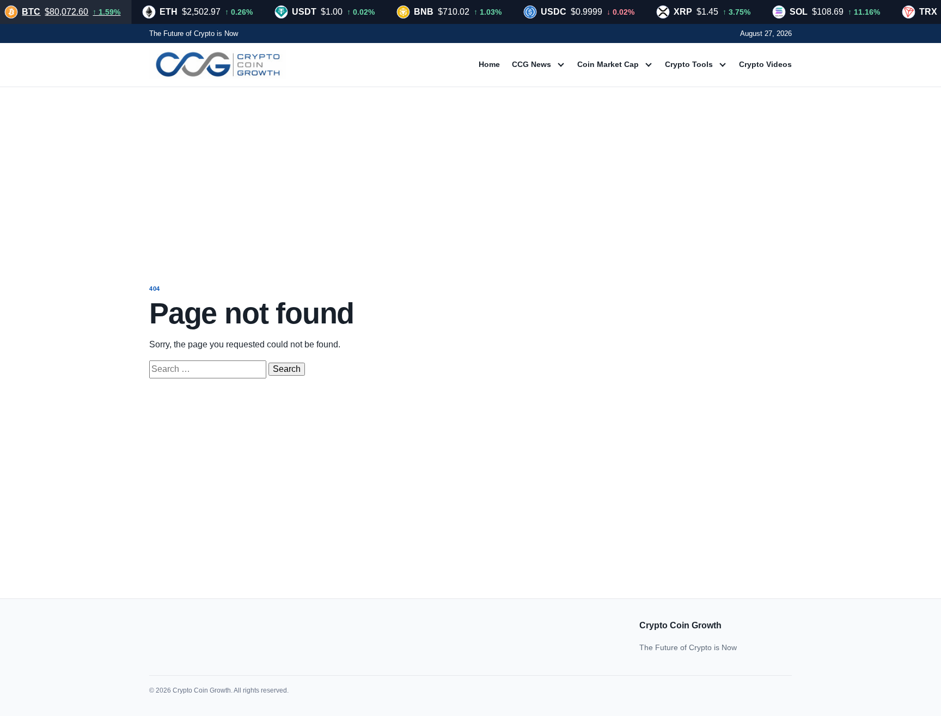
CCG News (531, 64)
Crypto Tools (689, 64)
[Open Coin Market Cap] (648, 65)
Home (489, 64)
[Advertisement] (470, 175)
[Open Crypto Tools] (722, 65)
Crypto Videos (765, 64)
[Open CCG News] (561, 65)
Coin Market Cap (608, 64)
